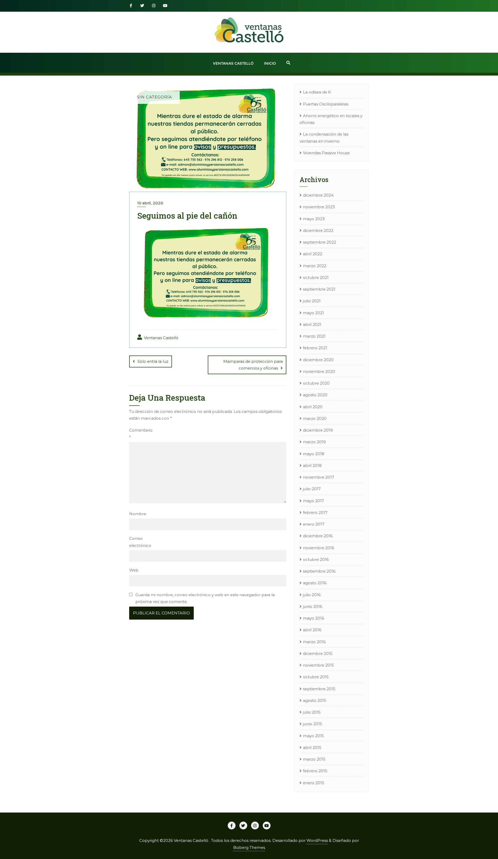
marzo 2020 (315, 418)
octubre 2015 (316, 676)
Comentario (138, 433)
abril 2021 (312, 324)
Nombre (137, 513)
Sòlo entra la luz (152, 361)
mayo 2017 (313, 500)
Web (134, 570)
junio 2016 (312, 606)
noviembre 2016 (318, 547)
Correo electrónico (138, 542)
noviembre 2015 (318, 665)
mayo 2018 (313, 453)
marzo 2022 (314, 265)
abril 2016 (312, 629)
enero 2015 (313, 782)
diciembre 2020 (318, 359)
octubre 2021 (316, 277)
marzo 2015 (314, 759)
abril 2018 (312, 465)
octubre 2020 (316, 383)
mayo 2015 (313, 735)
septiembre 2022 (319, 242)
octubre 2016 (316, 559)
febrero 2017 (315, 512)
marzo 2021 (314, 336)
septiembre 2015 (319, 688)
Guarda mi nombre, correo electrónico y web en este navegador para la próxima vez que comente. (205, 598)
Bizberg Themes (249, 847)
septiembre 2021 (319, 289)
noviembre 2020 (319, 371)
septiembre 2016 (319, 571)
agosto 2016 (314, 582)
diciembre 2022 (318, 230)
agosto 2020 (315, 394)
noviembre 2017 (318, 477)
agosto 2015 (314, 700)
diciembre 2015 (318, 653)
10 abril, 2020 (150, 202)
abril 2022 (312, 253)
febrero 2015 (315, 770)
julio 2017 (312, 488)
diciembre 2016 (318, 535)
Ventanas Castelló (160, 337)
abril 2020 (312, 406)
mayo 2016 (313, 618)
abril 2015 (312, 747)
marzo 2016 (314, 641)
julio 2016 (312, 594)
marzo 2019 (314, 441)
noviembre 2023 (319, 206)
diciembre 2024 (318, 195)
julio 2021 (312, 300)
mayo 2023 (314, 218)
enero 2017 (313, 524)
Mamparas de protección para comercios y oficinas (253, 365)
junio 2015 (312, 723)
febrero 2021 (315, 347)
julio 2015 (312, 712)
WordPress (317, 840)
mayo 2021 (313, 312)
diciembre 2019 (318, 430)
